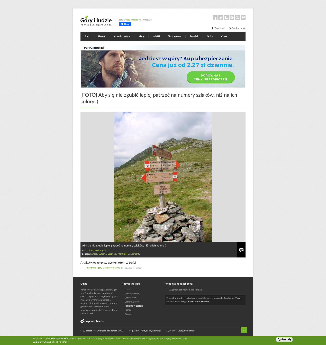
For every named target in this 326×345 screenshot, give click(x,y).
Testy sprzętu (174, 36)
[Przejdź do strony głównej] (96, 20)
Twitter (220, 17)
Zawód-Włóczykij (97, 251)
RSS (226, 17)
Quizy (210, 36)
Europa (93, 254)
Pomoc (128, 310)
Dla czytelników (132, 294)
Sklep (243, 17)
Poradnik (194, 36)
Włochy (102, 254)
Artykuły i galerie (121, 36)
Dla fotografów (132, 302)
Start (87, 36)
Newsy (101, 36)
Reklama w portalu (134, 306)
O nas (224, 36)
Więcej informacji (60, 342)
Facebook (215, 17)
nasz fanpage (132, 20)
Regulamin (134, 331)
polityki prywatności (42, 342)
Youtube (237, 17)
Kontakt (128, 314)
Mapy (141, 36)
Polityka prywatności (151, 331)
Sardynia (112, 254)
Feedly (232, 17)
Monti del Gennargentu (129, 254)
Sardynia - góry (94, 268)
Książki (156, 36)
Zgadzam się (284, 339)
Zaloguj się (219, 28)
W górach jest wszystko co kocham (185, 290)
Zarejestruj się (239, 28)
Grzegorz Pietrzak (186, 331)
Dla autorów (130, 298)
